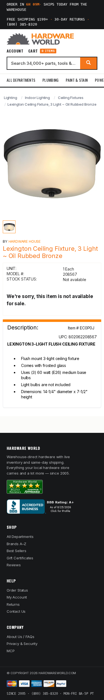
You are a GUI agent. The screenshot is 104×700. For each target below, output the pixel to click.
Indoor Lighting (37, 97)
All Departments (21, 80)
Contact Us (16, 611)
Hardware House (25, 241)
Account (15, 51)
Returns (13, 604)
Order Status (17, 590)
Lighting (10, 97)
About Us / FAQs (20, 636)
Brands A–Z (16, 544)
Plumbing (50, 80)
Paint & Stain (77, 80)
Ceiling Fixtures (70, 97)
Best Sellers (16, 550)
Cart (41, 51)
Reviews (14, 565)
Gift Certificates (20, 558)
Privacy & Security (22, 643)
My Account (17, 597)
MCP (11, 651)
